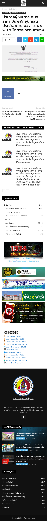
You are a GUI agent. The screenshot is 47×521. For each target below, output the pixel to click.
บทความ (7, 219)
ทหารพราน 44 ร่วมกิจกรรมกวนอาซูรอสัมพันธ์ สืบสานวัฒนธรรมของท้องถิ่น (30, 446)
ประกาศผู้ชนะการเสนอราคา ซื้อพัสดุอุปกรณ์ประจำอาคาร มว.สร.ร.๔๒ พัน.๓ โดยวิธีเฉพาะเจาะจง (34, 115)
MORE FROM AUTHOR (32, 127)
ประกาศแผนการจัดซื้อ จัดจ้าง (17, 216)
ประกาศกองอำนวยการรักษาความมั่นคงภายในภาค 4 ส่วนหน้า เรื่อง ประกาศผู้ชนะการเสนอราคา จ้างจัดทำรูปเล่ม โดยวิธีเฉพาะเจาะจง (30, 139)
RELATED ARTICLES (12, 127)
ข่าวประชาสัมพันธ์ (13, 230)
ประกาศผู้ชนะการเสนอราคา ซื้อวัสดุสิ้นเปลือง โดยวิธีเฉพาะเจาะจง (12, 114)
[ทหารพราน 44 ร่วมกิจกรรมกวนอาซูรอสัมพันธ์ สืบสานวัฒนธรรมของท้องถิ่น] (8, 448)
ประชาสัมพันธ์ (9, 223)
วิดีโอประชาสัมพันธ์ (13, 234)
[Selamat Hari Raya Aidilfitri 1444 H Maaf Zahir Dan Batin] (8, 436)
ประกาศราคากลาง (13, 212)
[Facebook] (23, 417)
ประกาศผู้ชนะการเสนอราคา (19, 13)
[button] (43, 3)
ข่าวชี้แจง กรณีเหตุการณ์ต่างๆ (17, 226)
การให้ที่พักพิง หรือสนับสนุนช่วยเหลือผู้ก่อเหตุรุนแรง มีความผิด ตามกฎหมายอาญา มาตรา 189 (30, 459)
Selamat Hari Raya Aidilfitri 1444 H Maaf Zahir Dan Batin (30, 434)
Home (4, 9)
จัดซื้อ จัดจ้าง (13, 9)
